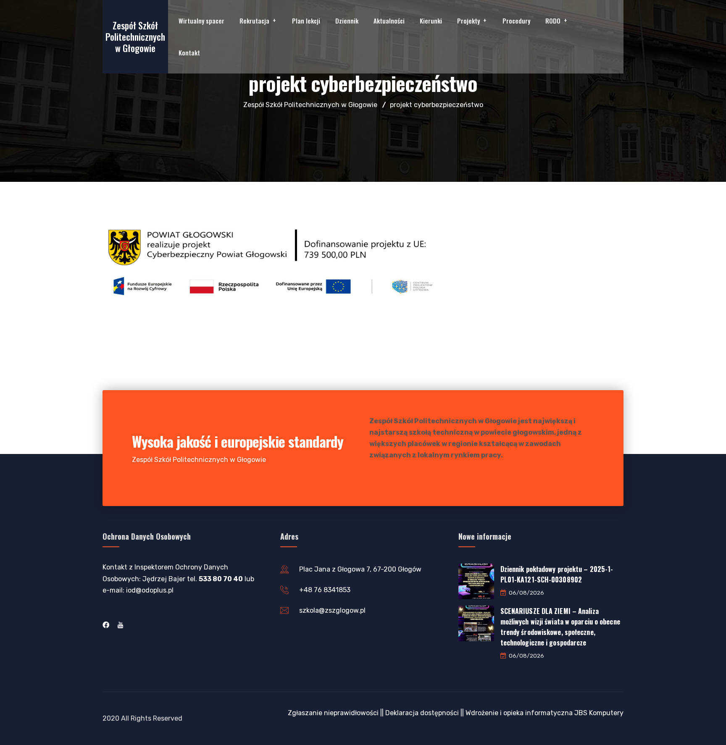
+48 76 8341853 (324, 590)
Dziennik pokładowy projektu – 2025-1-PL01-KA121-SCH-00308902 (556, 574)
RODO (552, 20)
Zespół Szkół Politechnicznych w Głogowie (135, 36)
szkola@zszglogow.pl (332, 610)
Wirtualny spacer (201, 20)
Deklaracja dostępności (422, 713)
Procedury (516, 20)
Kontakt (189, 52)
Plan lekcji (306, 20)
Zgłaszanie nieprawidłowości (333, 713)
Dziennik (346, 20)
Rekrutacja (254, 20)
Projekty (468, 20)
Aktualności (389, 20)
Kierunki (431, 20)
